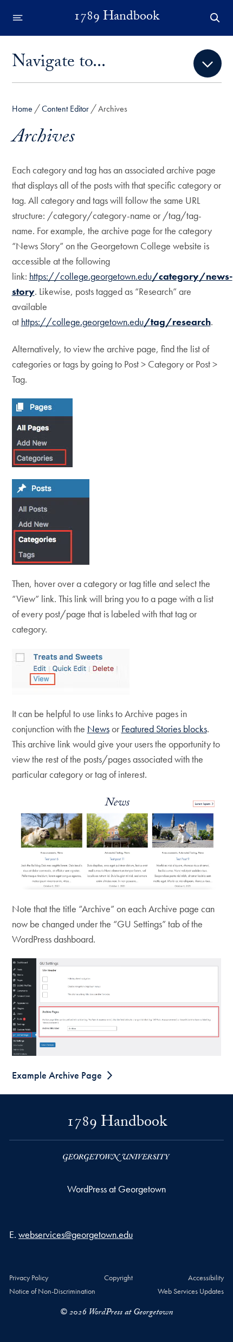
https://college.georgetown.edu (116, 321)
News (98, 728)
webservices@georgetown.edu (75, 1234)
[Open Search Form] (215, 18)
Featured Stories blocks (164, 728)
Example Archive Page (57, 1075)
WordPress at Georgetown (116, 1189)
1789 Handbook (116, 17)
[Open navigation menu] (18, 18)
